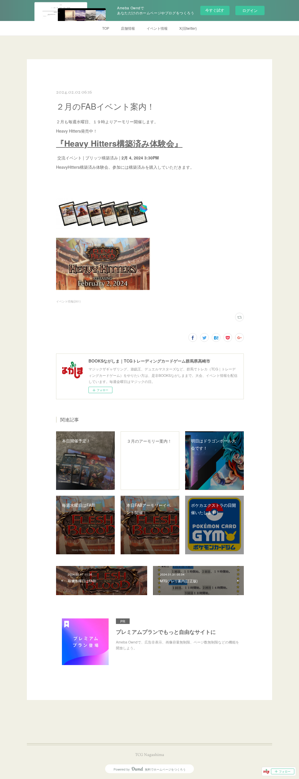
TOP (105, 28)
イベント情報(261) (68, 301)
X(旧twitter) (188, 28)
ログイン (250, 10)
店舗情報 (128, 28)
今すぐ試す (214, 10)
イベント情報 (157, 28)
